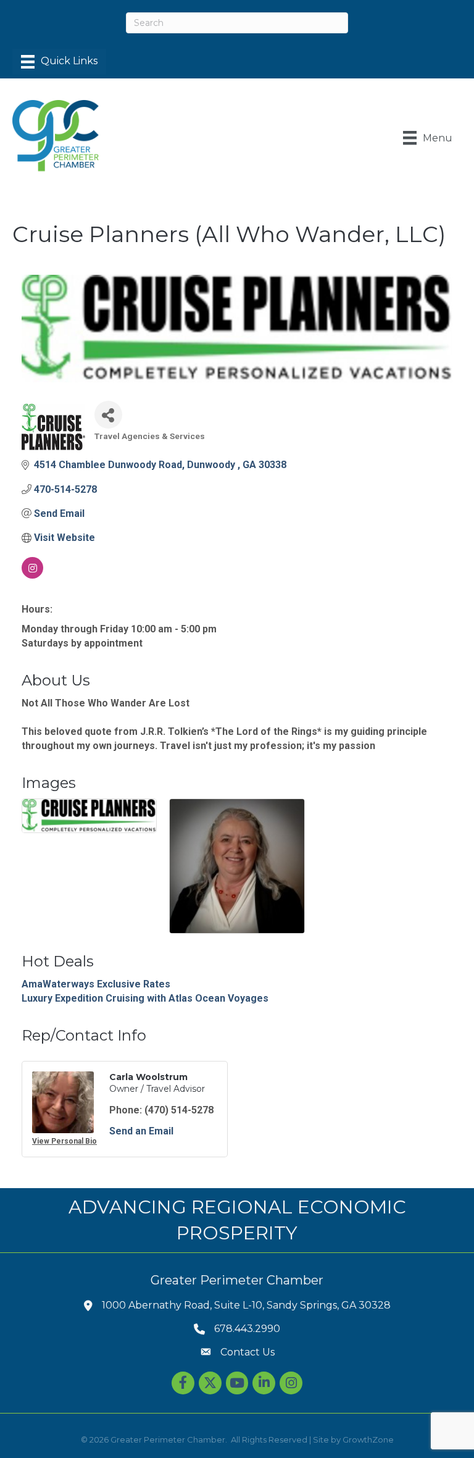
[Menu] (59, 62)
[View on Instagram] (32, 575)
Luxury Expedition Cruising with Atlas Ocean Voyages (145, 998)
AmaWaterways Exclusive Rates (96, 984)
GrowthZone (368, 1439)
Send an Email (141, 1131)
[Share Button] (108, 415)
